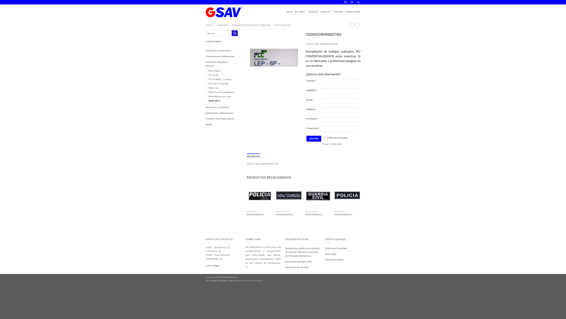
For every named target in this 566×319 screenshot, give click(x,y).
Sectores (300, 12)
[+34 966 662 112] (358, 2)
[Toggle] (236, 64)
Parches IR (213, 75)
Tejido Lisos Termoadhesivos (221, 92)
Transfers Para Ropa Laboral (220, 118)
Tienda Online (352, 12)
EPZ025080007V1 (284, 214)
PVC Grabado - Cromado (219, 79)
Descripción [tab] (253, 156)
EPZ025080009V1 (255, 214)
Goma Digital (214, 70)
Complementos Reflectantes (220, 56)
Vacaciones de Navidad (296, 267)
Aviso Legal (330, 253)
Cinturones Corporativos (218, 50)
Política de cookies (334, 259)
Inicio (289, 12)
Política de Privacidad (337, 137)
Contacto (325, 12)
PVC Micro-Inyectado (218, 83)
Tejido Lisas (213, 88)
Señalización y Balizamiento (219, 113)
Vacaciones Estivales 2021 (298, 261)
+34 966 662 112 (214, 258)
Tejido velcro (282, 25)
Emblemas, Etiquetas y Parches (251, 25)
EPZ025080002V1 (313, 214)
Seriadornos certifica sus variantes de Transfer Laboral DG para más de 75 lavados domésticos (302, 252)
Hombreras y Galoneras (218, 107)
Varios (209, 124)
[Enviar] (235, 33)
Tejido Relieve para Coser (219, 96)
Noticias (313, 12)
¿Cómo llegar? (213, 265)
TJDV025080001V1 (343, 214)
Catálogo (338, 12)
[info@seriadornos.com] (345, 2)
